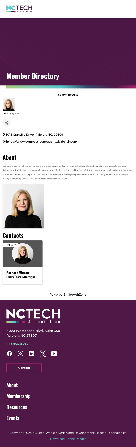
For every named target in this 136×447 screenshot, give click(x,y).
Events (12, 417)
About (12, 384)
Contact (24, 368)
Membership (18, 395)
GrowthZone (77, 294)
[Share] (7, 123)
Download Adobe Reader (68, 439)
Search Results (68, 94)
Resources (16, 406)
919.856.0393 (17, 344)
